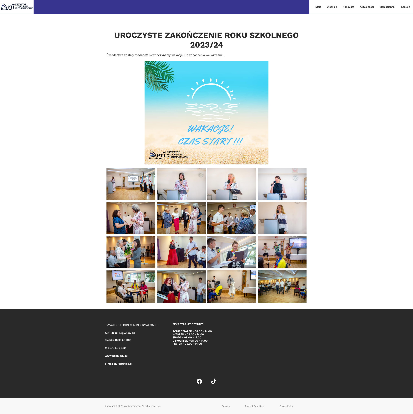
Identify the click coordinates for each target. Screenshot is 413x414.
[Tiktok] (213, 381)
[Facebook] (199, 381)
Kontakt (405, 6)
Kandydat (348, 6)
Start (318, 6)
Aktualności (367, 6)
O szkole (332, 6)
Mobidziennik (387, 6)
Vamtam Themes (132, 406)
